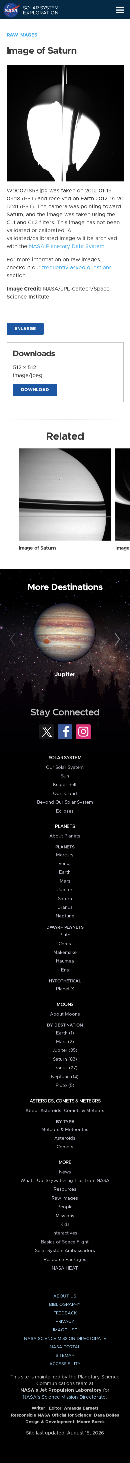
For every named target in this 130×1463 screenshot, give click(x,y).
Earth (65, 872)
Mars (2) (65, 1041)
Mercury (65, 855)
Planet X (65, 989)
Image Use (65, 1330)
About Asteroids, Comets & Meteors (64, 1110)
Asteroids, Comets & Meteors (65, 1101)
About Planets (64, 836)
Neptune (65, 916)
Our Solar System (65, 767)
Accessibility (65, 1364)
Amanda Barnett (81, 1408)
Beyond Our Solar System (65, 802)
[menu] (119, 10)
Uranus (65, 907)
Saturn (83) (65, 1059)
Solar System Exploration (37, 10)
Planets (65, 826)
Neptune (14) (65, 1077)
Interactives (64, 1233)
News (65, 1172)
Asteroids (64, 1138)
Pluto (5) (65, 1085)
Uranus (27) (65, 1068)
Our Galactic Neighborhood (37, 25)
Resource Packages (65, 1259)
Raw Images (22, 35)
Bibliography (65, 1304)
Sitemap (65, 1356)
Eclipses (65, 811)
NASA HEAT (65, 1268)
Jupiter (65, 675)
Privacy (65, 1321)
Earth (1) (65, 1033)
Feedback (65, 1313)
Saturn (65, 899)
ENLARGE (25, 329)
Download (35, 390)
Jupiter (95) (64, 1050)
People (65, 1207)
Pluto (65, 935)
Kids (65, 1224)
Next (116, 639)
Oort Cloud (65, 793)
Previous (13, 639)
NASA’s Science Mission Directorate (64, 1397)
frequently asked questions (77, 267)
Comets (65, 1147)
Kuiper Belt (65, 784)
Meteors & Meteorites (64, 1129)
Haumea (65, 961)
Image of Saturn (37, 548)
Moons (65, 1004)
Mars (65, 881)
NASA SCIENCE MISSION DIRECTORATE (65, 1339)
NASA (9, 10)
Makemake (65, 952)
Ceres (65, 944)
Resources (65, 1189)
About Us (64, 1296)
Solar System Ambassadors (65, 1250)
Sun (65, 776)
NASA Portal (65, 1347)
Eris (65, 970)
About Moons (65, 1014)
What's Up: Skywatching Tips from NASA (64, 1180)
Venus (65, 863)
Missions (65, 1216)
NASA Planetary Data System (66, 246)
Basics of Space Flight (65, 1242)
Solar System (65, 758)
